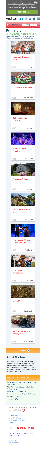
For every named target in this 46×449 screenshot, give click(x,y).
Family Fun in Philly (14, 396)
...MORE (21, 372)
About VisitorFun (14, 416)
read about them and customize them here (23, 3)
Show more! (21, 350)
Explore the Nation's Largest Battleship (21, 394)
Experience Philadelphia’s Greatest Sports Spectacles (22, 383)
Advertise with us (15, 418)
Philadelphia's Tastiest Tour (17, 391)
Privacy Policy (13, 440)
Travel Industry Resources (18, 420)
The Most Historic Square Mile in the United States (20, 388)
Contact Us (12, 423)
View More (10, 399)
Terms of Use (13, 442)
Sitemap (11, 445)
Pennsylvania (15, 24)
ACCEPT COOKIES (23, 12)
